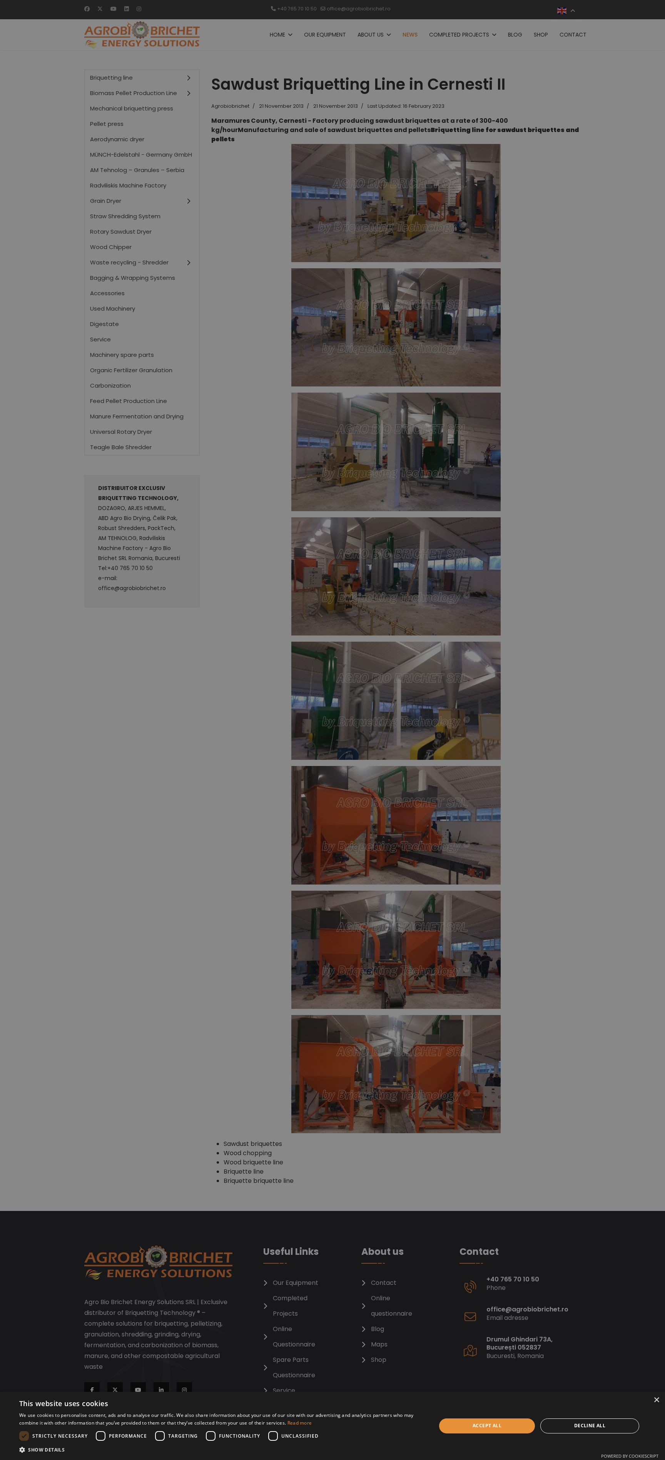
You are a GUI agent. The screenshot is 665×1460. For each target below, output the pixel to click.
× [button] (656, 1400)
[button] (221, 1449)
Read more (299, 1423)
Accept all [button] (487, 1425)
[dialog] (332, 1426)
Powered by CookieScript (629, 1456)
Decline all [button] (589, 1425)
